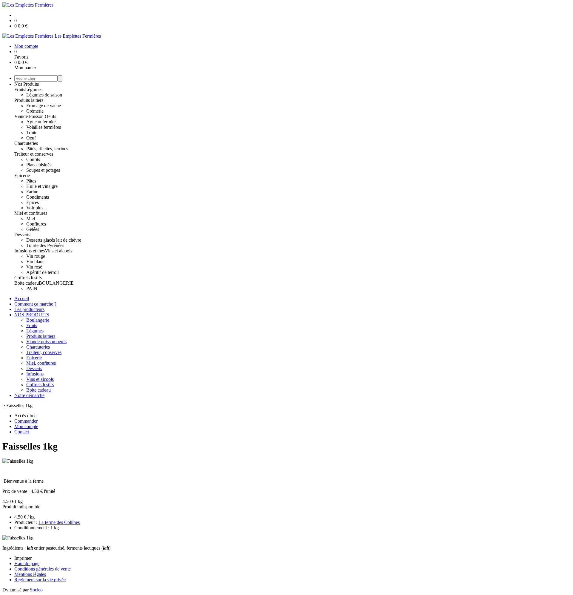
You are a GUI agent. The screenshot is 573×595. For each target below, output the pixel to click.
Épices (32, 202)
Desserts (22, 234)
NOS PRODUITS (31, 314)
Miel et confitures (30, 213)
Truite (31, 132)
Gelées (32, 229)
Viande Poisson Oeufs (35, 116)
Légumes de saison (44, 94)
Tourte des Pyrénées (45, 245)
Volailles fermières (43, 127)
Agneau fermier (41, 121)
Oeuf (31, 137)
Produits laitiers (28, 100)
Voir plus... (36, 207)
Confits (33, 159)
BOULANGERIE (56, 283)
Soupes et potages (43, 170)
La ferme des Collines (59, 522)
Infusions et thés (29, 250)
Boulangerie (37, 320)
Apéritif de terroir (42, 272)
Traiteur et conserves (33, 154)
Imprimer (23, 558)
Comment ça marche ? (35, 303)
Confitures (36, 223)
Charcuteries (26, 143)
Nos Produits (26, 84)
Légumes (33, 89)
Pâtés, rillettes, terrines (47, 148)
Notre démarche (29, 395)
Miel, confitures (41, 363)
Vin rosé (34, 266)
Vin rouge (35, 256)
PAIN (31, 288)
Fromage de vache (43, 105)
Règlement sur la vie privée (40, 579)
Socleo (36, 589)
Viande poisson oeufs (46, 341)
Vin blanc (35, 261)
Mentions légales (30, 574)
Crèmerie (35, 111)
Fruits (19, 89)
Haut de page (26, 563)
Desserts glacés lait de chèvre (53, 240)
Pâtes (31, 180)
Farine (32, 191)
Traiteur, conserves (43, 352)
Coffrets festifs (28, 277)
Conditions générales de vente (42, 568)
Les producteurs (29, 309)
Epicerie (22, 175)
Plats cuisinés (38, 164)
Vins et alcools (58, 250)
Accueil (21, 298)
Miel (30, 218)
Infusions (35, 373)
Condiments (37, 197)
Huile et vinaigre (42, 186)
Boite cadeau (26, 283)
